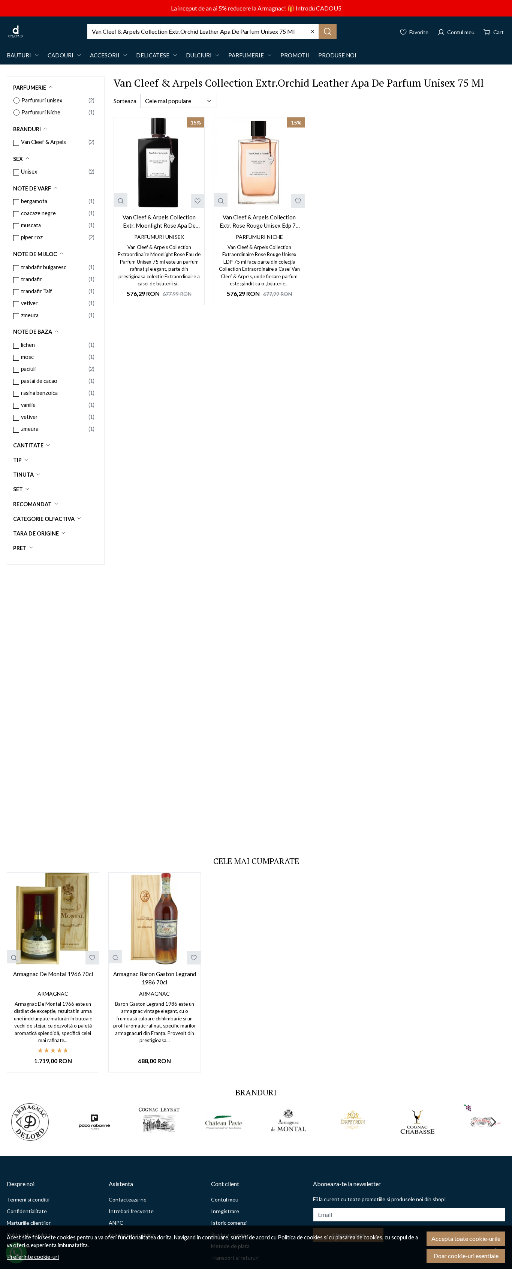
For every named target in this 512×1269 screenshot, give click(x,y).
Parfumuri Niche (40, 112)
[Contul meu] (456, 31)
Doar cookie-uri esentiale (466, 1255)
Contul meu (224, 1199)
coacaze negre (38, 213)
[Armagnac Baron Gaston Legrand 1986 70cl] (155, 918)
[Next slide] (493, 1122)
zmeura (30, 315)
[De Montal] (288, 1136)
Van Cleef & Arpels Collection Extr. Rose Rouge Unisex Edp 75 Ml (259, 222)
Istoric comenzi (229, 1223)
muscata (31, 225)
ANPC (116, 1223)
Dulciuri (199, 55)
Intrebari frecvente (131, 1211)
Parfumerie (246, 55)
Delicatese (152, 55)
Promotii (294, 55)
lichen (28, 345)
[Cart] (494, 31)
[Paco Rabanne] (94, 1136)
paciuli (28, 369)
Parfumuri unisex (41, 100)
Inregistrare (225, 1211)
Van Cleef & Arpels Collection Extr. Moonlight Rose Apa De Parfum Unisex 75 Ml (159, 222)
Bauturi (19, 55)
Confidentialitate (27, 1211)
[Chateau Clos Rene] (482, 1136)
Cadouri (60, 55)
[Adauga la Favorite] (197, 201)
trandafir (31, 279)
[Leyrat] (159, 1136)
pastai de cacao (39, 381)
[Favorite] (414, 31)
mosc (27, 357)
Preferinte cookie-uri (33, 1257)
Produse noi (337, 55)
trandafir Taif (36, 291)
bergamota (34, 201)
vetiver (29, 303)
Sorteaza (125, 100)
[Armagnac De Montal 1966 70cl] (53, 918)
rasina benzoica (39, 393)
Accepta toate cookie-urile (465, 1238)
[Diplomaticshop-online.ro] (15, 31)
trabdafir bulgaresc (43, 267)
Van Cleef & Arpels (43, 142)
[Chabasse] (417, 1136)
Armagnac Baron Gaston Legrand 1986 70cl (154, 978)
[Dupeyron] (352, 1136)
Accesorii (105, 55)
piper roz (32, 237)
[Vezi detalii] (120, 199)
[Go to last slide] (19, 1122)
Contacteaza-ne (128, 1199)
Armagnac (52, 993)
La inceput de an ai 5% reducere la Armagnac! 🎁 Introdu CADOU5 (256, 8)
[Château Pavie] (224, 1136)
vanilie (28, 405)
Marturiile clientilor (29, 1223)
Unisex (29, 171)
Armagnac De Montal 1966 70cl (53, 973)
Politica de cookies (300, 1237)
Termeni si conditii (28, 1199)
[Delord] (30, 1136)
